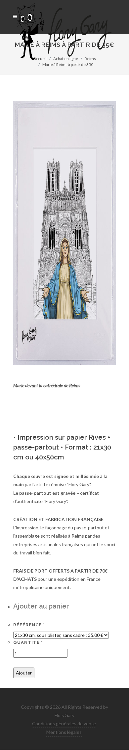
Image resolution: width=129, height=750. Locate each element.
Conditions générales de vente (64, 723)
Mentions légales (64, 732)
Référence (29, 624)
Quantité (28, 642)
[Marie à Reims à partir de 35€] (64, 232)
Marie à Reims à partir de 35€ (67, 64)
